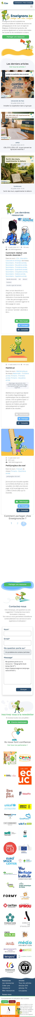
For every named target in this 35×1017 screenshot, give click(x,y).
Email (7, 639)
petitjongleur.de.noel (13, 476)
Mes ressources (8, 991)
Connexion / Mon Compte (23, 2)
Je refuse (12, 1001)
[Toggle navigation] (31, 6)
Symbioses (17, 186)
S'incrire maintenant (19, 722)
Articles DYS (23, 986)
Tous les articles (25, 983)
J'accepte (4, 1001)
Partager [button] (24, 325)
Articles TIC (23, 988)
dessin (25, 279)
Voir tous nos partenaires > (17, 745)
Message (8, 658)
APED (17, 142)
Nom (6, 629)
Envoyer (24, 689)
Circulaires (23, 991)
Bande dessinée (12, 279)
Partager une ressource (15, 37)
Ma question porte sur (14, 648)
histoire (9, 282)
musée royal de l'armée (14, 285)
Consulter (24, 329)
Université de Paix (17, 101)
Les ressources (8, 983)
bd (20, 279)
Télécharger (23, 321)
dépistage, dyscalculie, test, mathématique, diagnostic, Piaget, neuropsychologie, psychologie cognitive (17, 385)
